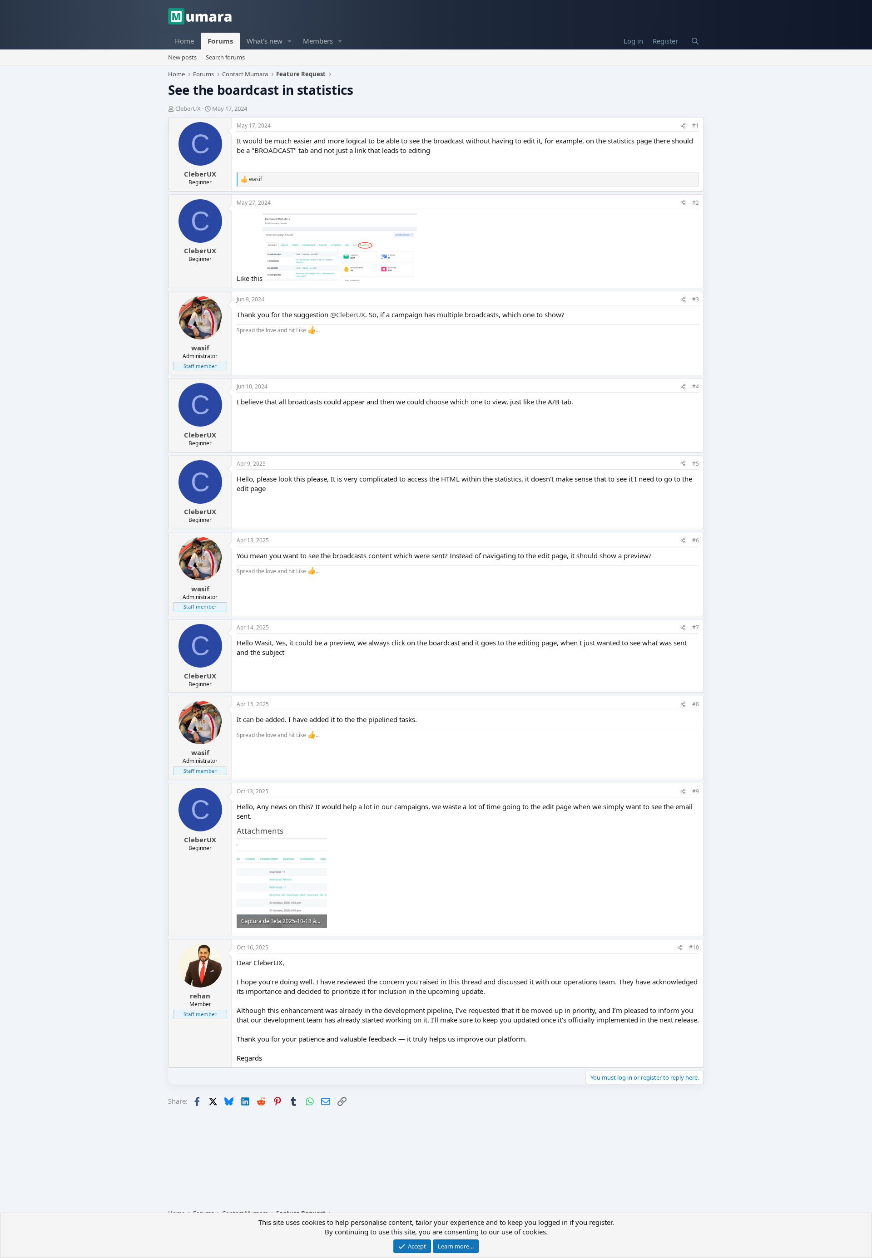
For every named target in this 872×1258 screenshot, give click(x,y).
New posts (182, 57)
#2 (695, 202)
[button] (289, 41)
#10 (694, 947)
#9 (695, 791)
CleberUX (188, 108)
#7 (695, 627)
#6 (695, 540)
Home (184, 40)
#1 (695, 125)
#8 (695, 704)
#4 (695, 386)
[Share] (683, 126)
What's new (264, 40)
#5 (695, 463)
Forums (220, 40)
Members (318, 40)
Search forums (225, 57)
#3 (695, 299)
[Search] (695, 41)
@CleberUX (347, 314)
